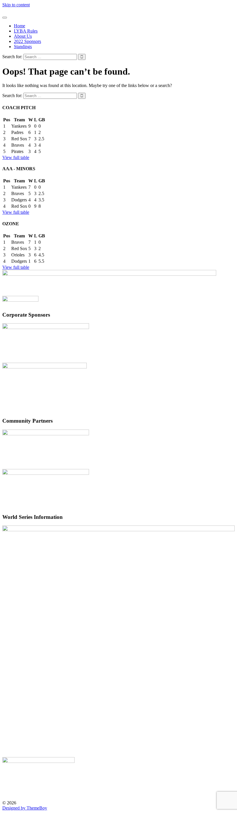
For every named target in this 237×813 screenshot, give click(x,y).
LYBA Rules (26, 31)
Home (19, 25)
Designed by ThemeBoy (24, 808)
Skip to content (16, 4)
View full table (15, 157)
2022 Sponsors (27, 41)
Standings (23, 46)
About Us (23, 36)
